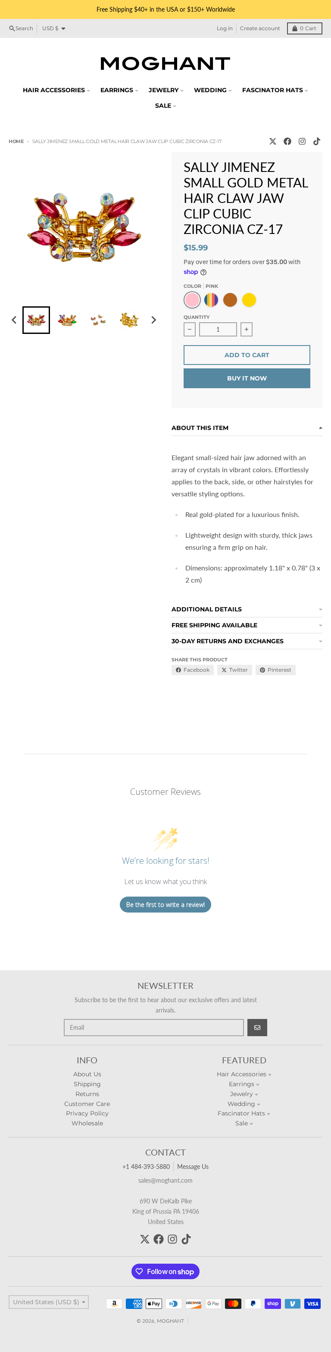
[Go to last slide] (15, 320)
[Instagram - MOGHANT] (302, 141)
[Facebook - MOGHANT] (287, 141)
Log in (225, 28)
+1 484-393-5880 (146, 1166)
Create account (260, 28)
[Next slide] (153, 320)
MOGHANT (170, 1321)
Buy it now (247, 378)
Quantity (196, 317)
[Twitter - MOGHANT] (272, 141)
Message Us (193, 1166)
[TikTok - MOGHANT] (316, 141)
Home (16, 141)
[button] (36, 320)
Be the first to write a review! (165, 904)
